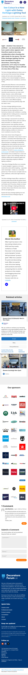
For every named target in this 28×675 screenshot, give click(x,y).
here (9, 636)
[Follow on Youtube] (2, 644)
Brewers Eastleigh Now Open (12, 370)
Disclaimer (20, 670)
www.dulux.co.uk (5, 196)
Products (17, 18)
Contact (3, 619)
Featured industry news (8, 18)
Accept (14, 338)
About (3, 617)
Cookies (15, 670)
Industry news (5, 607)
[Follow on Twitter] (8, 644)
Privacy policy (8, 670)
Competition (4, 614)
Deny (14, 342)
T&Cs (2, 670)
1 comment (23, 18)
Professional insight (6, 609)
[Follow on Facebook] (5, 644)
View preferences (14, 346)
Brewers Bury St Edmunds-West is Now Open (13, 319)
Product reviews (5, 612)
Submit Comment (21, 560)
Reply (24, 523)
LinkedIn (7, 280)
